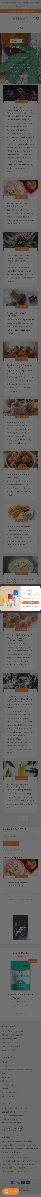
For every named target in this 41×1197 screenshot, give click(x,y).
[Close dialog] (39, 587)
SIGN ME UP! (31, 602)
